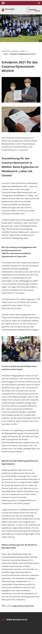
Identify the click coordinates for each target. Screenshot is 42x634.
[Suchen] (38, 3)
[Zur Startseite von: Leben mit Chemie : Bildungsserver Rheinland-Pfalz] (8, 9)
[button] (3, 3)
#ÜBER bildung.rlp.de (16, 620)
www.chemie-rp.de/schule (23, 605)
